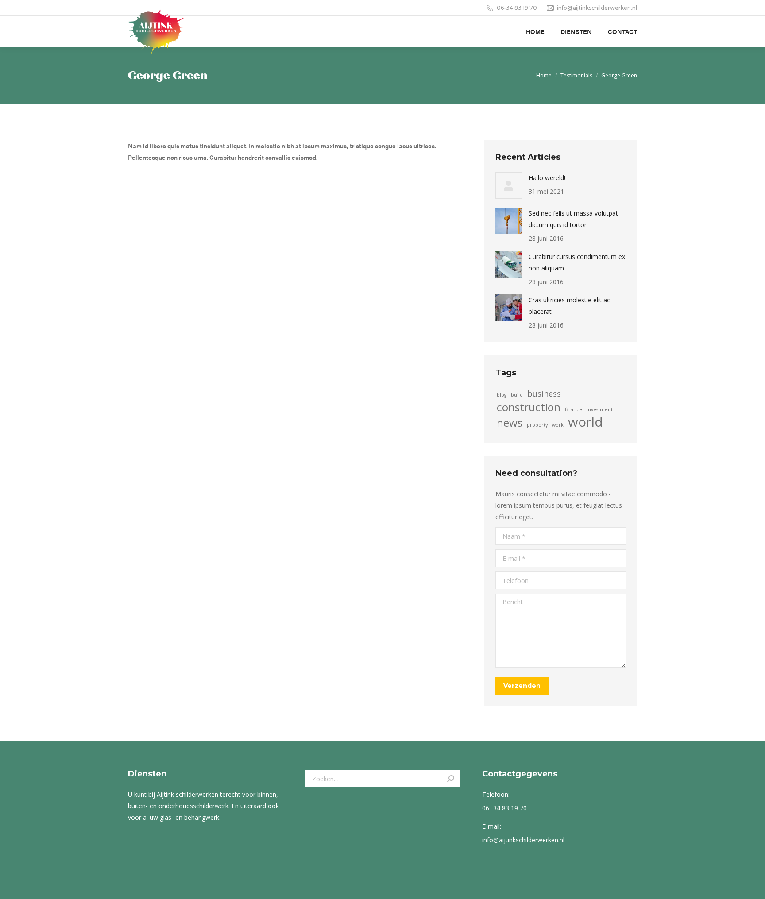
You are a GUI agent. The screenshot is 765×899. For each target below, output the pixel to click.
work (558, 425)
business (544, 393)
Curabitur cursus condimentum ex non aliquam (577, 262)
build (517, 395)
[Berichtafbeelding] (508, 185)
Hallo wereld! (547, 178)
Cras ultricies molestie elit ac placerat (569, 306)
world (585, 422)
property (537, 425)
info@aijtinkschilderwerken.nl (597, 7)
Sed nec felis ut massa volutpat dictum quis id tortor (573, 219)
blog (501, 395)
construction (528, 407)
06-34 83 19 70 (517, 7)
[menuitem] (535, 31)
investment (600, 409)
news (509, 422)
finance (573, 409)
